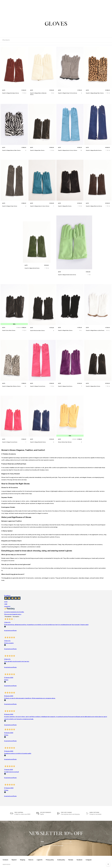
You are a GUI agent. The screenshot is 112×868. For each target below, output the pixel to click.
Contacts (5, 859)
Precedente (8, 616)
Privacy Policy (60, 845)
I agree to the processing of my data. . (53, 845)
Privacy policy (50, 859)
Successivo (16, 616)
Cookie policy (61, 859)
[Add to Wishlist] (26, 48)
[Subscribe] (70, 841)
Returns (31, 859)
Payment (14, 859)
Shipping (22, 859)
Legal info (39, 859)
